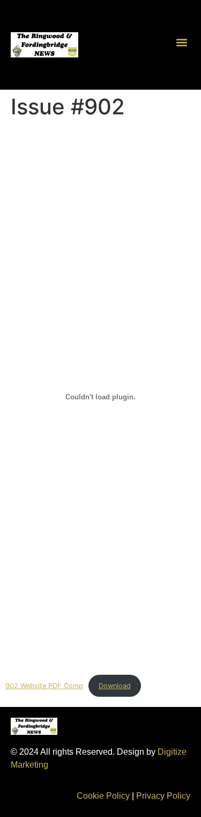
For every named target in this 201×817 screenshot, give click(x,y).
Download (115, 686)
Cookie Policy (103, 795)
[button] (181, 42)
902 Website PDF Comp (44, 686)
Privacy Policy (163, 795)
